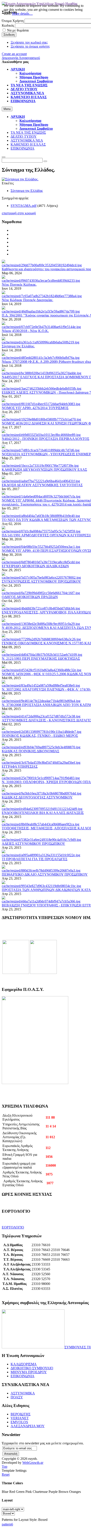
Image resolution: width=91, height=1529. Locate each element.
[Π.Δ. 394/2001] (41, 311)
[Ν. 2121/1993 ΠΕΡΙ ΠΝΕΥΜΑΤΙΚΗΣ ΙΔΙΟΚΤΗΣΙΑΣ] (42, 654)
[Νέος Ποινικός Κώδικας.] (41, 280)
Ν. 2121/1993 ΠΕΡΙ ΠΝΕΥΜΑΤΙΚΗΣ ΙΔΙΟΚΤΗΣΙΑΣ (41, 658)
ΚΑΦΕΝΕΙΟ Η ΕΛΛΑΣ (28, 144)
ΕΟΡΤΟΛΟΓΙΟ (13, 1227)
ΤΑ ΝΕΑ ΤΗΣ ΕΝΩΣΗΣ (28, 132)
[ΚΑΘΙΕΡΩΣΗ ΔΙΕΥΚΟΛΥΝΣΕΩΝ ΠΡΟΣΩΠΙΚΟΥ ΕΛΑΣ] (40, 465)
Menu (7, 109)
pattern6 (7, 1524)
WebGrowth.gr (32, 1462)
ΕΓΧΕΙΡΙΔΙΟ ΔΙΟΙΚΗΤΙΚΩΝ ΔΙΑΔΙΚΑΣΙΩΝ (35, 566)
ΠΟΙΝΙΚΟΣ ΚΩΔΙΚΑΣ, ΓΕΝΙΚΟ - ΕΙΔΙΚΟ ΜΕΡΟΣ (40, 736)
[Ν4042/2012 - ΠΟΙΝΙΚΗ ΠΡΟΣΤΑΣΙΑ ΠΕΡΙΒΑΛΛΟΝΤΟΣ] (41, 435)
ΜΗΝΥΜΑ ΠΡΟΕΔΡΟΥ (29, 1372)
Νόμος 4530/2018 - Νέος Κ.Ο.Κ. (25, 331)
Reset (5, 1474)
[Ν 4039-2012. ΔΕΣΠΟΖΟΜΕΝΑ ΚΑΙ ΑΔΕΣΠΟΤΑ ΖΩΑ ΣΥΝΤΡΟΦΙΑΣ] (41, 624)
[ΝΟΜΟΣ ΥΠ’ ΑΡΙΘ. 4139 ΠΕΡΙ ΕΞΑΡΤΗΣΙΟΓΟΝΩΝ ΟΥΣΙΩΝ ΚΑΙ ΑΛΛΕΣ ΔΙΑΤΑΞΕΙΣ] (41, 547)
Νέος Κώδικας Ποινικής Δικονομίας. (27, 300)
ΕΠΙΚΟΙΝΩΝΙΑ (22, 148)
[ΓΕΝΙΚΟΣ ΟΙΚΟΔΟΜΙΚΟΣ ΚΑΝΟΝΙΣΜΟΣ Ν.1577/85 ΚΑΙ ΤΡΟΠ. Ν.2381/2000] (41, 639)
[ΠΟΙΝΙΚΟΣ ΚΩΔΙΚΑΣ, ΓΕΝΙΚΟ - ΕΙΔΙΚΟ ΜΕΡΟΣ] (41, 732)
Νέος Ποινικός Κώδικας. (19, 284)
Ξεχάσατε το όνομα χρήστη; (30, 46)
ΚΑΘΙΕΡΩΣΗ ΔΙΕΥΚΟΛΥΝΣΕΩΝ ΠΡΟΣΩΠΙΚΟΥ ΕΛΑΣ (44, 469)
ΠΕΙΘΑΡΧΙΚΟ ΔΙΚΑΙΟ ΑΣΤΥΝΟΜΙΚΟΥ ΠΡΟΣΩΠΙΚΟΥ (45, 874)
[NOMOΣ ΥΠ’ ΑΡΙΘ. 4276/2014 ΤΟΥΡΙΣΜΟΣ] (41, 404)
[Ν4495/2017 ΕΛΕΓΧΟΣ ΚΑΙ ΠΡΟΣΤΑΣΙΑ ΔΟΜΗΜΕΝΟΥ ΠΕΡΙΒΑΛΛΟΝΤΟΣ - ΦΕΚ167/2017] (41, 373)
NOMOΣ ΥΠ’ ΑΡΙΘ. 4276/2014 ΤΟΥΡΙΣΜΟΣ (35, 408)
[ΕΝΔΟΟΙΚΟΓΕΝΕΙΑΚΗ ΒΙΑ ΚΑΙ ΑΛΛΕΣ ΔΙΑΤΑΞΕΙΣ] (42, 809)
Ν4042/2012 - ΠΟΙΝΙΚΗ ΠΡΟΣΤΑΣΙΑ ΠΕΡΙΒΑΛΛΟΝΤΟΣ (45, 439)
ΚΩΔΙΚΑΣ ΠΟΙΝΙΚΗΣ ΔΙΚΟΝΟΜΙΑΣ (30, 751)
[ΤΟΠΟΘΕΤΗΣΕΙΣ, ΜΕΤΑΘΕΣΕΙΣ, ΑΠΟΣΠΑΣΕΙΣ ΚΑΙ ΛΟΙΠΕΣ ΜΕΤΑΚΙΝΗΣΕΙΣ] (40, 824)
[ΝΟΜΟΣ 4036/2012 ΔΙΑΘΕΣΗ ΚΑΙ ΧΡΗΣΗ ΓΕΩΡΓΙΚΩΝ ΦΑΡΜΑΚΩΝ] (41, 419)
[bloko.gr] (43, 973)
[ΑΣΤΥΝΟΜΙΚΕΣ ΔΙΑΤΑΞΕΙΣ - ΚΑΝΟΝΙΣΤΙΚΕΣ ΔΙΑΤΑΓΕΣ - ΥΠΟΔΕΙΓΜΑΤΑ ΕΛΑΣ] (41, 716)
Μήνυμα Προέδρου (33, 124)
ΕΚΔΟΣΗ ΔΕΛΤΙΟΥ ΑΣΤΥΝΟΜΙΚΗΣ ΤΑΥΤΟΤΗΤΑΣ (42, 485)
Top (4, 1466)
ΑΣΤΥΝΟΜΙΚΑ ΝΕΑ (27, 140)
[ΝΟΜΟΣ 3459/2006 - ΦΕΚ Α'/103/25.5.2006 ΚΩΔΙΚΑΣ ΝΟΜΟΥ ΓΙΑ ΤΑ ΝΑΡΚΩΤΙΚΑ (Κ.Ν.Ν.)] (41, 670)
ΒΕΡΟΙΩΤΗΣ (20, 1414)
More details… (22, 13)
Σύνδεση (9, 34)
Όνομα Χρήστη (13, 21)
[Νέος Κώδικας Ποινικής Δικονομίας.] (42, 296)
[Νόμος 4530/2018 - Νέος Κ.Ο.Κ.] (41, 327)
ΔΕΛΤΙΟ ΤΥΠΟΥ (24, 136)
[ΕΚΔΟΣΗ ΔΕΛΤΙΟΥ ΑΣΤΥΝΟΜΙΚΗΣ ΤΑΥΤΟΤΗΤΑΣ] (41, 481)
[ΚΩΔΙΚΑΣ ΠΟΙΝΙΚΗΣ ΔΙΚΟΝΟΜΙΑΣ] (41, 747)
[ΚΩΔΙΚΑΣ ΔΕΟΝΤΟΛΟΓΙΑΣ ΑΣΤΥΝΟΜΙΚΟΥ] (41, 793)
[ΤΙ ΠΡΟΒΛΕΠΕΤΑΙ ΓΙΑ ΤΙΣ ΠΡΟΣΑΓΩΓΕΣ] (41, 855)
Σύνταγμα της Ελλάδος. (18, 346)
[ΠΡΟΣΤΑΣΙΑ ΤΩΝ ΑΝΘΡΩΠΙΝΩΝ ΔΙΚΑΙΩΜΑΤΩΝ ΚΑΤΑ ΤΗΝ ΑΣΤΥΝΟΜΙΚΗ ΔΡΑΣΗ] (41, 886)
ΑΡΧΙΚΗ (18, 117)
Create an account (14, 54)
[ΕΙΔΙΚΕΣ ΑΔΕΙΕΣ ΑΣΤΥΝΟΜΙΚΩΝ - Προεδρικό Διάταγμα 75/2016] (41, 388)
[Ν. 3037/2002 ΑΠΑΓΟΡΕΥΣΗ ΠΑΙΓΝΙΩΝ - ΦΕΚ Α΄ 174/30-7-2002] (41, 685)
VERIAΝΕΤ (20, 1418)
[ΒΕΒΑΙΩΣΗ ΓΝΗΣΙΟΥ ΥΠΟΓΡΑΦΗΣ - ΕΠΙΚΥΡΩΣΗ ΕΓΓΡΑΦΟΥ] (41, 901)
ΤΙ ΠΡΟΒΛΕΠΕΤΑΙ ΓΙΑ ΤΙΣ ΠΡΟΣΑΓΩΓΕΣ (34, 859)
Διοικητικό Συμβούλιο (36, 128)
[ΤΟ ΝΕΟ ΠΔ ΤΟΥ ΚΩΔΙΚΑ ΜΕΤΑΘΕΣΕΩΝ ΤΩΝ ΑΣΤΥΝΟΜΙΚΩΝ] (41, 516)
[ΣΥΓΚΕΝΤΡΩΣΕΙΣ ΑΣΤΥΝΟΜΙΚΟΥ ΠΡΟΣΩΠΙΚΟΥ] (41, 577)
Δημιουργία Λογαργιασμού (21, 58)
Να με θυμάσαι (18, 30)
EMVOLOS (19, 1422)
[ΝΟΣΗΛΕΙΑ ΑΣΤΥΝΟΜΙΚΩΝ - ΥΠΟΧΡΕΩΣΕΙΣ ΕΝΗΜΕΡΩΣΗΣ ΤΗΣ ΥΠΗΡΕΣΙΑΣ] (41, 450)
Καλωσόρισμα (30, 120)
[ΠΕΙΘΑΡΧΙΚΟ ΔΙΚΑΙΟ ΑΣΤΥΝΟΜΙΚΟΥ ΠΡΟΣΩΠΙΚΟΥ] (41, 870)
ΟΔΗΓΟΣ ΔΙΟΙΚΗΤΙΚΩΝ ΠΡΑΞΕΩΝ (30, 597)
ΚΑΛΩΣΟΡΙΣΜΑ (24, 1364)
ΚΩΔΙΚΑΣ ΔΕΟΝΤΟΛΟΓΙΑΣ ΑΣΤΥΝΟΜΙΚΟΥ (37, 797)
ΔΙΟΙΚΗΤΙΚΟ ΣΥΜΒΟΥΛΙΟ (32, 1368)
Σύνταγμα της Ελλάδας (27, 191)
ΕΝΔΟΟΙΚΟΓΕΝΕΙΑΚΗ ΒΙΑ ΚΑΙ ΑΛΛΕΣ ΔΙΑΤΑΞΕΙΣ (43, 813)
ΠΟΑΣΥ (17, 1397)
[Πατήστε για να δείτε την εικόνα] (20, 179)
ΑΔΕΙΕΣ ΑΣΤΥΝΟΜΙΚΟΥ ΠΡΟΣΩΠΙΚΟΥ (33, 843)
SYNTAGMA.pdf (23, 206)
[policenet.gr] (15, 973)
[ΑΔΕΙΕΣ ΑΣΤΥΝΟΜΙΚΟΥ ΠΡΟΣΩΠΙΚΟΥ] (41, 839)
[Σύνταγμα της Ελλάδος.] (40, 342)
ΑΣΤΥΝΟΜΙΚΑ (23, 1393)
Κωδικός (8, 25)
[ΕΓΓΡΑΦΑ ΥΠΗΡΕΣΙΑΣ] (41, 762)
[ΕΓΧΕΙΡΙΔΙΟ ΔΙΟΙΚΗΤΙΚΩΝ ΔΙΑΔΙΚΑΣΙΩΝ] (41, 562)
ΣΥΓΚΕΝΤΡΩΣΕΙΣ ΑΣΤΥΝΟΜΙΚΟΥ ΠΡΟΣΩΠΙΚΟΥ (41, 581)
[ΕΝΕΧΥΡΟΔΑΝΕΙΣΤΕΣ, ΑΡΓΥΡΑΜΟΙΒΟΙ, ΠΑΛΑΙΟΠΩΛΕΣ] (41, 608)
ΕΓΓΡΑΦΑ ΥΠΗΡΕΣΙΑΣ (20, 766)
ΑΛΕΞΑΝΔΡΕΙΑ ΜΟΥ (28, 1426)
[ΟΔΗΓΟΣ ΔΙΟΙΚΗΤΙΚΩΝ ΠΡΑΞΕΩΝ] (41, 593)
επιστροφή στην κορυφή (19, 213)
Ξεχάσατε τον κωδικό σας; (29, 42)
